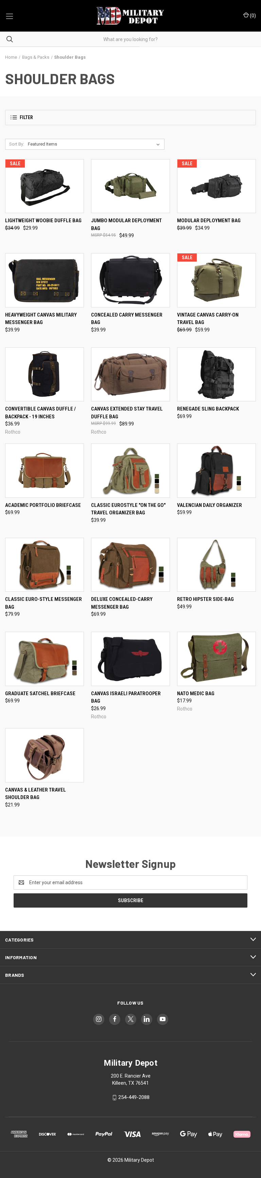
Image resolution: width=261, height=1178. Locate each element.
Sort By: (16, 144)
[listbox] (95, 144)
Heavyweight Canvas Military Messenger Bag (41, 319)
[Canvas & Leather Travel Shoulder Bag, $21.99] (44, 755)
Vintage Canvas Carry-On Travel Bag (208, 319)
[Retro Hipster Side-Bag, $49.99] (216, 565)
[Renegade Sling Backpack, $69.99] (216, 374)
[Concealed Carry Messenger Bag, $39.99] (130, 280)
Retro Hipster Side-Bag (205, 599)
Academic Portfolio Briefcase (43, 505)
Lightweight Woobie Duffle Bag (43, 220)
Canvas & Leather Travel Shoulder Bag (35, 794)
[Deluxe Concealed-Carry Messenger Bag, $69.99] (130, 565)
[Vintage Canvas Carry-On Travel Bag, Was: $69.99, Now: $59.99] (216, 280)
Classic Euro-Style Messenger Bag (43, 603)
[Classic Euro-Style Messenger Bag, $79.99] (44, 565)
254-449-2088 (134, 1098)
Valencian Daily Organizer (209, 505)
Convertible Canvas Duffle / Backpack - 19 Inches (40, 413)
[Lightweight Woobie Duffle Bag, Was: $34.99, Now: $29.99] (44, 186)
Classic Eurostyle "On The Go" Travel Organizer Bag (128, 509)
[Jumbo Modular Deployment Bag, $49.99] (130, 186)
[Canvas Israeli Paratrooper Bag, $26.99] (130, 659)
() (252, 15)
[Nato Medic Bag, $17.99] (216, 659)
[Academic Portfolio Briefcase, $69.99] (44, 470)
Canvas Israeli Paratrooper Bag (126, 697)
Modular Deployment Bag (209, 220)
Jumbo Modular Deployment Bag (126, 224)
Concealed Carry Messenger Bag (126, 319)
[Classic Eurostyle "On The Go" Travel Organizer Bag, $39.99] (130, 470)
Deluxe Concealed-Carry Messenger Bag (122, 603)
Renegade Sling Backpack (208, 409)
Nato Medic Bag (195, 693)
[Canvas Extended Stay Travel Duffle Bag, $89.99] (130, 374)
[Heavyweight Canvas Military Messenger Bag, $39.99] (44, 280)
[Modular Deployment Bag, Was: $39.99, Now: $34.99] (216, 186)
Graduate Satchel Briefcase (40, 693)
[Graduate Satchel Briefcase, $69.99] (44, 659)
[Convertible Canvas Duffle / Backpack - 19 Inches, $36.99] (44, 374)
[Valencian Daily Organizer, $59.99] (216, 470)
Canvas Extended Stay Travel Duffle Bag (127, 413)
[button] (130, 117)
